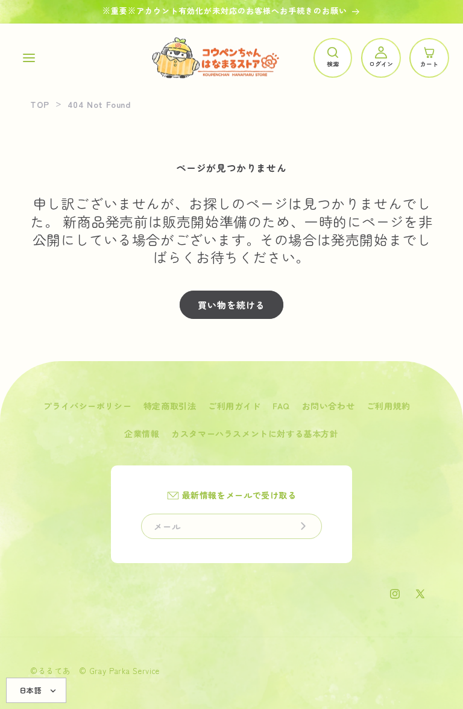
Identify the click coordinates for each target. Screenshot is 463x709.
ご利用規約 (389, 406)
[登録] (303, 526)
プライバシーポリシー (87, 406)
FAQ (281, 406)
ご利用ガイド (234, 406)
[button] (29, 57)
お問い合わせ (328, 406)
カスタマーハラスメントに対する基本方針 (254, 433)
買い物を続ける (231, 304)
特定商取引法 (170, 406)
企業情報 (141, 433)
